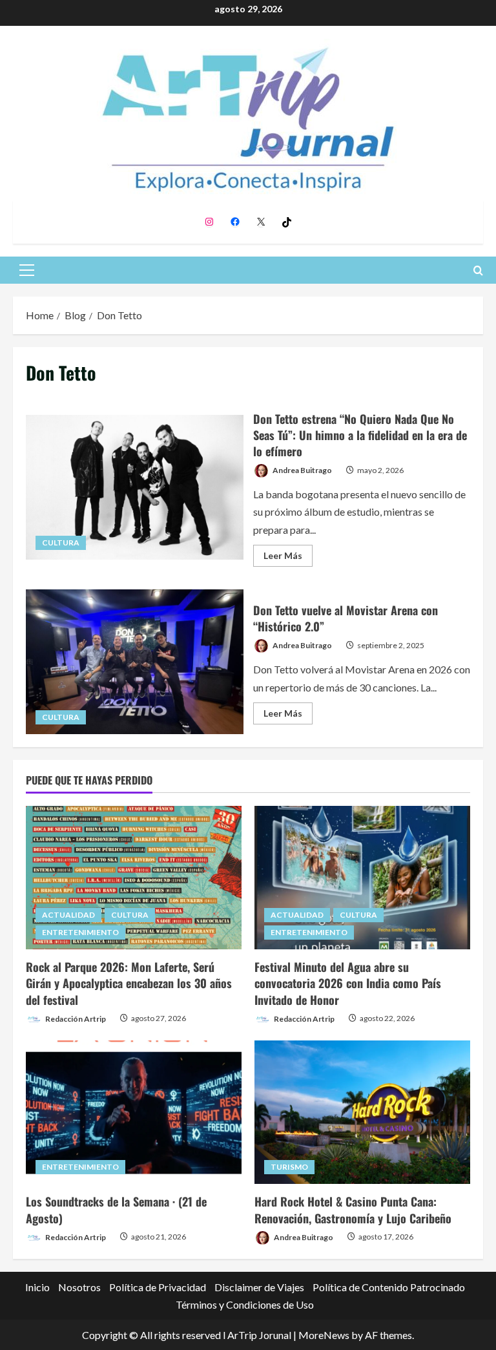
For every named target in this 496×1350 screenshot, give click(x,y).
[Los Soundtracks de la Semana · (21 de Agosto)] (134, 1112)
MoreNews (323, 1335)
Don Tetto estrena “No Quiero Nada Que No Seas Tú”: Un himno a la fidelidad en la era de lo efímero (134, 487)
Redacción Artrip (75, 1018)
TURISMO (289, 1167)
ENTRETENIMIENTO (80, 932)
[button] (27, 270)
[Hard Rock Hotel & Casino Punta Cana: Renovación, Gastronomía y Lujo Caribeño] (362, 1112)
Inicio (37, 1287)
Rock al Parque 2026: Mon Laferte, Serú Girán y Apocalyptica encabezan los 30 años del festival (129, 982)
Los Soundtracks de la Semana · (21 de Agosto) (116, 1209)
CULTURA (60, 542)
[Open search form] (478, 270)
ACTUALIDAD (68, 915)
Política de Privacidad (157, 1287)
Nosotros (79, 1287)
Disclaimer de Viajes (259, 1287)
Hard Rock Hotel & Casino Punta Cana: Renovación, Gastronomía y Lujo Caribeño (352, 1209)
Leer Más (288, 558)
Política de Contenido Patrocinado (389, 1287)
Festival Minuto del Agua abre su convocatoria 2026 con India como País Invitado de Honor (347, 982)
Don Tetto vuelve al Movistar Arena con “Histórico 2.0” (134, 661)
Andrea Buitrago (301, 470)
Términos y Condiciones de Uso (245, 1304)
